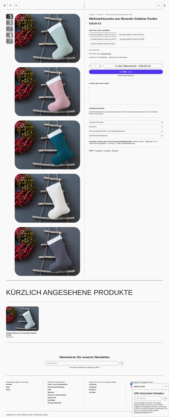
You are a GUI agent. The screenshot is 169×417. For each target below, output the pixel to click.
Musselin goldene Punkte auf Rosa (131, 34)
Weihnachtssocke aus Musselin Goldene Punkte (22, 322)
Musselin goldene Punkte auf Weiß (132, 39)
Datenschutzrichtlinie (141, 412)
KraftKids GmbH (27, 415)
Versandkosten (106, 54)
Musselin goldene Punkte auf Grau (103, 44)
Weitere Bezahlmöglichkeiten (126, 75)
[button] (10, 5)
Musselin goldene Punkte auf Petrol (103, 39)
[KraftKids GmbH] (84, 5)
